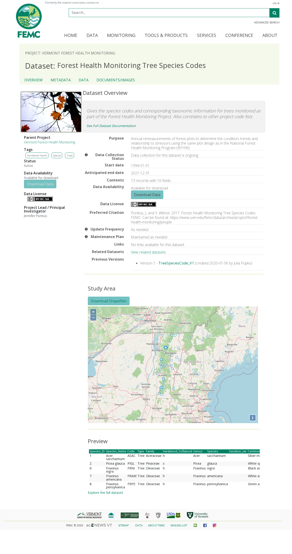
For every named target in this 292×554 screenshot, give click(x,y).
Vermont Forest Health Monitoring (49, 142)
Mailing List (179, 525)
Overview (33, 80)
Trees (70, 155)
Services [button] (206, 35)
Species (57, 155)
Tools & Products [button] (166, 35)
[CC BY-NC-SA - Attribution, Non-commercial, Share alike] (40, 200)
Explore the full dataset (105, 492)
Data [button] (92, 35)
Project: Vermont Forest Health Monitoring (70, 53)
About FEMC (156, 525)
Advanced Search (266, 22)
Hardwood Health (37, 155)
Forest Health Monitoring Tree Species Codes (115, 65)
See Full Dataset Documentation (111, 126)
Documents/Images (115, 80)
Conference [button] (239, 35)
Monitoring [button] (121, 35)
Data (84, 80)
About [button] (269, 35)
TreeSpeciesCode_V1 (176, 263)
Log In (276, 3)
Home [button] (70, 35)
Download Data (40, 183)
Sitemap (123, 525)
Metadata (61, 80)
